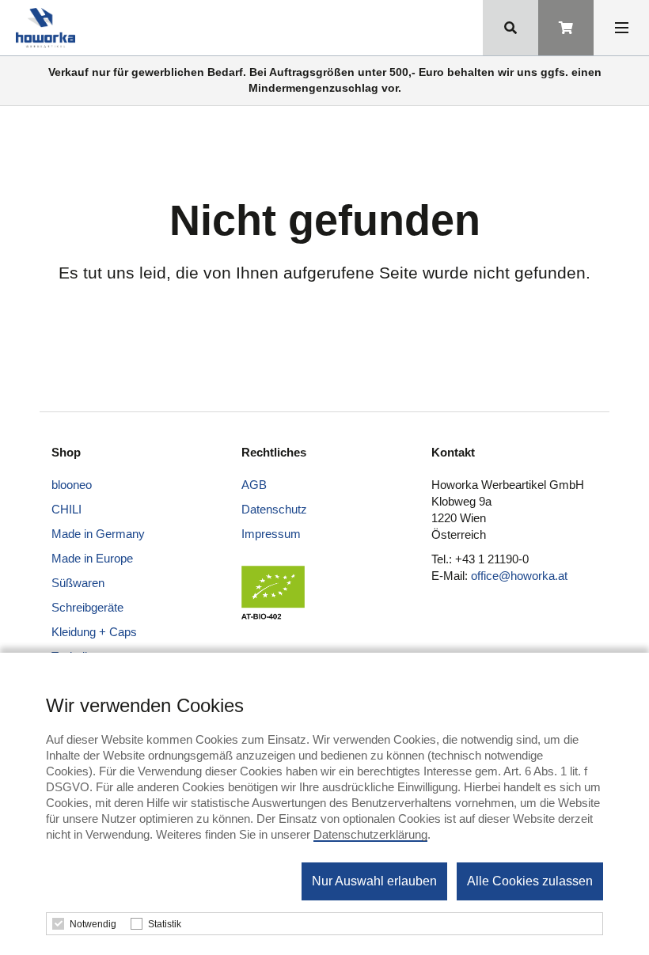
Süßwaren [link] (77, 582)
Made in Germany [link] (98, 533)
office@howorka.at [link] (519, 575)
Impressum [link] (271, 533)
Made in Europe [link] (92, 558)
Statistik (164, 924)
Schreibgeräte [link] (87, 607)
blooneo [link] (71, 484)
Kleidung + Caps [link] (94, 632)
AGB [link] (254, 484)
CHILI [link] (66, 509)
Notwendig (93, 924)
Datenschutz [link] (274, 509)
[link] (49, 27)
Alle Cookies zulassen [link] (530, 881)
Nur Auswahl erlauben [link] (374, 881)
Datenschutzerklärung (370, 834)
